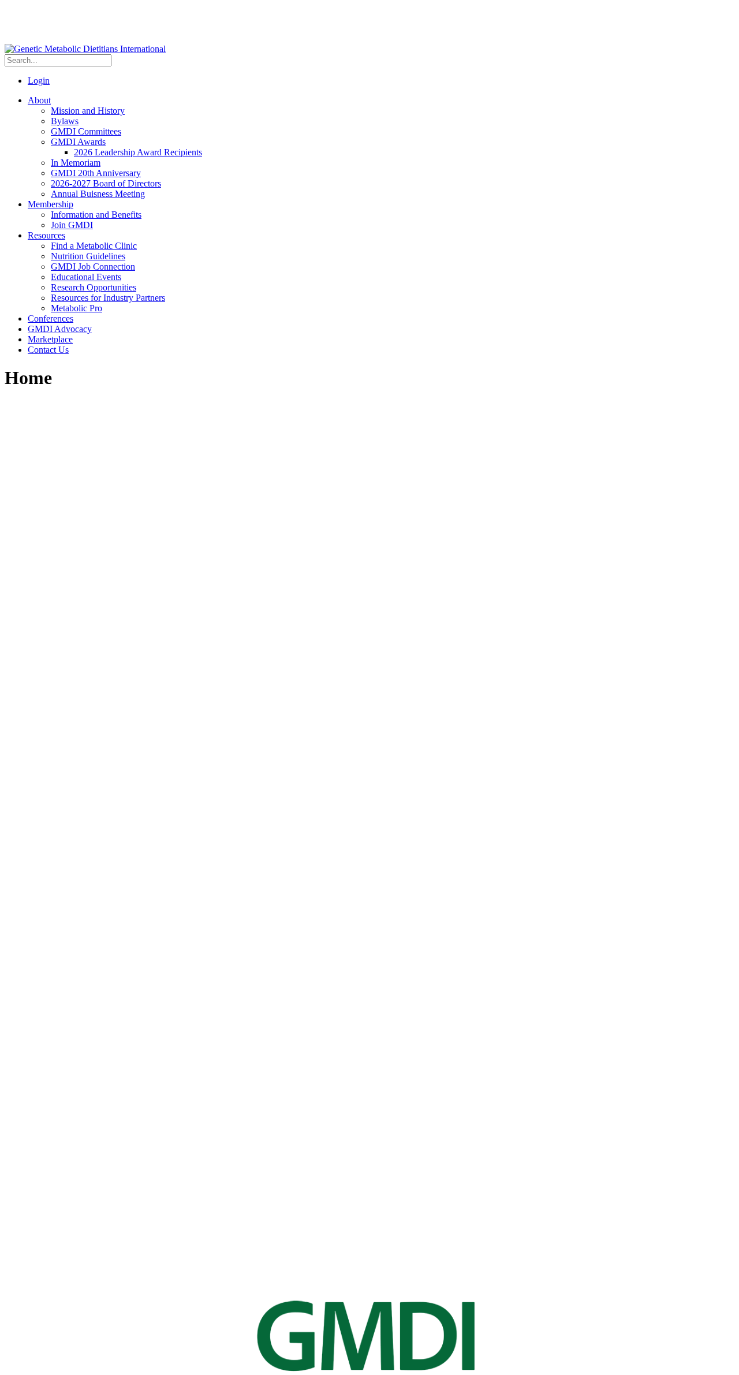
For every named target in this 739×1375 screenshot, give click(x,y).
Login (39, 80)
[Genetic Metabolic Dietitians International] (85, 49)
